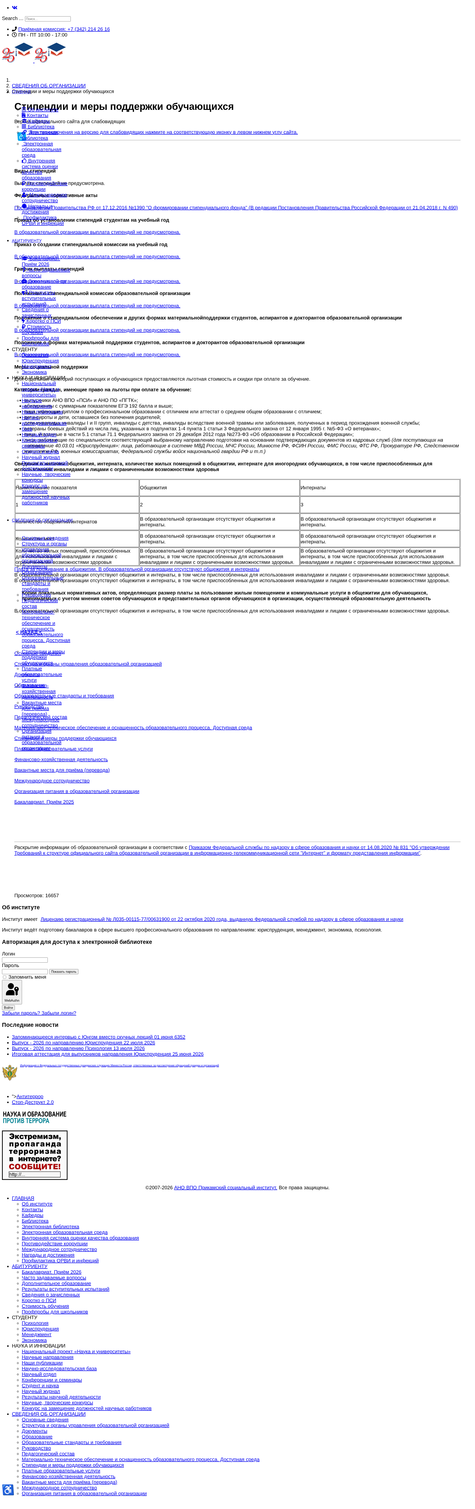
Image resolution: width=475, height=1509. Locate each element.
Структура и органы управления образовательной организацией (44, 552)
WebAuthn (11, 1000)
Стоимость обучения (36, 329)
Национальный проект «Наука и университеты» (40, 389)
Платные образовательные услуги (42, 674)
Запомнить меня (27, 977)
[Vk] (15, 7)
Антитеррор (30, 1096)
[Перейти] (35, 1122)
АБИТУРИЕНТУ (27, 241)
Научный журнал (41, 457)
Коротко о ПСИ (43, 321)
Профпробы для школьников (40, 340)
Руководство (36, 594)
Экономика (34, 372)
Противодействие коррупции (45, 186)
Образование (37, 572)
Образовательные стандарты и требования (42, 583)
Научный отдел (39, 434)
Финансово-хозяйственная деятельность (39, 691)
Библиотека (40, 126)
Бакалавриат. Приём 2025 (44, 802)
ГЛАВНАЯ (21, 92)
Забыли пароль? (22, 1013)
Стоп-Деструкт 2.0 (33, 1102)
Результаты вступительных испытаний (39, 298)
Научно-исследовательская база (44, 423)
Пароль (10, 965)
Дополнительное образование (44, 284)
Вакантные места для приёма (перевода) (42, 708)
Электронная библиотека (40, 135)
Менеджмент (36, 366)
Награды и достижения (37, 209)
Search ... (13, 18)
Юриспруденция (40, 360)
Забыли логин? (59, 1013)
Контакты (36, 115)
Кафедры (38, 121)
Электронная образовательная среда (41, 149)
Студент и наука (40, 451)
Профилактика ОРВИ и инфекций (43, 220)
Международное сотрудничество (44, 197)
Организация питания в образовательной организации (41, 739)
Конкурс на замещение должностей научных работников (46, 494)
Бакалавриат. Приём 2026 (41, 261)
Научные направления (37, 403)
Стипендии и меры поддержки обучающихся (43, 657)
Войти (8, 1008)
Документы (34, 566)
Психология (35, 355)
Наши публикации (42, 412)
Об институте (42, 109)
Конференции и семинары (39, 443)
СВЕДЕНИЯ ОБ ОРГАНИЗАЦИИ (42, 520)
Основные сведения (45, 538)
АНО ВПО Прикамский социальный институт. (225, 1187)
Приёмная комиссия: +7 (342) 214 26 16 (64, 29)
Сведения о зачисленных (36, 312)
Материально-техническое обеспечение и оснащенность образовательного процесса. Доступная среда (46, 629)
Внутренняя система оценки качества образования (40, 169)
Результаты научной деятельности (45, 465)
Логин (8, 953)
